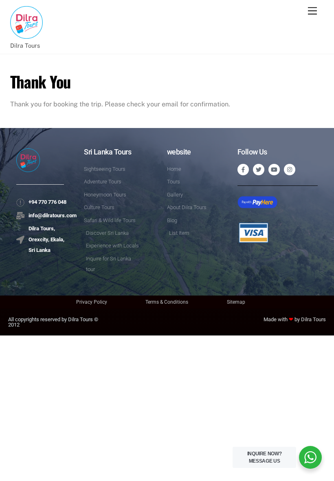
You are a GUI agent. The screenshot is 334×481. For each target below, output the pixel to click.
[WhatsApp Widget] (310, 457)
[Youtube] (274, 169)
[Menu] (312, 11)
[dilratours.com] (26, 34)
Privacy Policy (91, 302)
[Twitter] (258, 169)
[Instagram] (289, 169)
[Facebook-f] (243, 169)
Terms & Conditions (166, 302)
